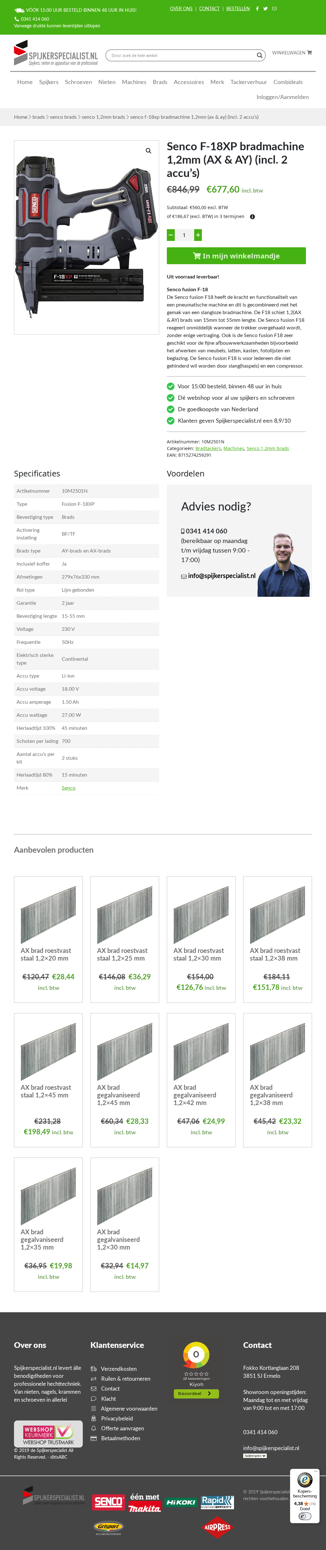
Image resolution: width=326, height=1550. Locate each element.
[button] (148, 151)
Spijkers (49, 82)
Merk (217, 82)
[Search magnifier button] (259, 55)
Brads (160, 82)
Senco (68, 788)
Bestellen (238, 9)
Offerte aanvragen (122, 1428)
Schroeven (78, 82)
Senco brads (63, 117)
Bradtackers (208, 448)
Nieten (107, 82)
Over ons (181, 9)
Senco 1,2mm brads (103, 117)
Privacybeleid (116, 1418)
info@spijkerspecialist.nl (222, 576)
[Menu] (316, 1472)
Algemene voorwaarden (128, 1409)
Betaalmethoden (120, 1438)
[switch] (305, 1516)
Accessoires (189, 82)
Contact (209, 9)
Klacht (108, 1399)
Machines (134, 82)
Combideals (288, 82)
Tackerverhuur (248, 82)
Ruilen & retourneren (125, 1379)
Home (25, 82)
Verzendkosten (118, 1369)
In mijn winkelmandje (240, 255)
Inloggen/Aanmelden (283, 97)
